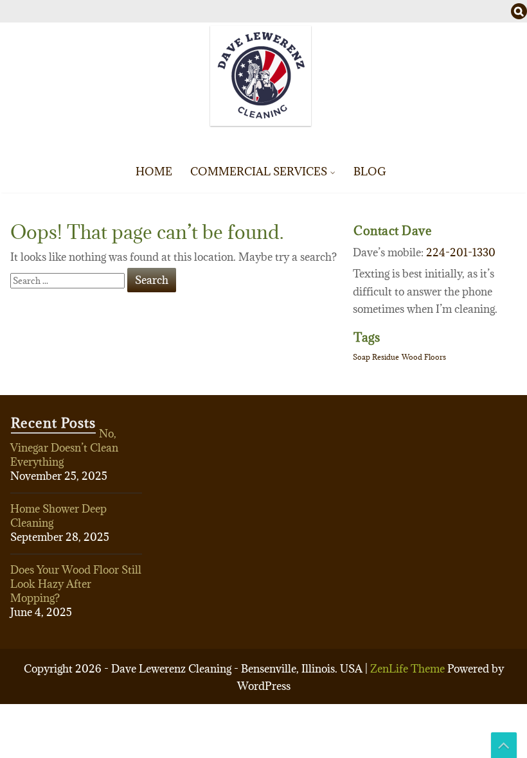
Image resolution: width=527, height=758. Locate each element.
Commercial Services (258, 171)
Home (154, 171)
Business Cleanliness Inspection (324, 331)
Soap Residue (376, 357)
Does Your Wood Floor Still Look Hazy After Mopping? (75, 584)
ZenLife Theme (408, 669)
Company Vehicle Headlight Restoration (324, 305)
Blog (369, 171)
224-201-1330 (461, 252)
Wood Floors (424, 357)
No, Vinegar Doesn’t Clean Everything (64, 448)
